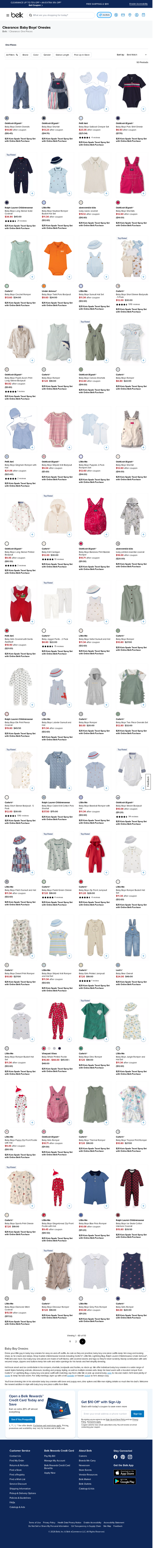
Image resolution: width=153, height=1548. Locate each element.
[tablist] (75, 45)
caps (109, 1360)
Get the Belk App (122, 1452)
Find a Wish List (17, 1466)
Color (36, 55)
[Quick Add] (31, 108)
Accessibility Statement (112, 1509)
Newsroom (83, 1452)
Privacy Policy (48, 1509)
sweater (73, 1362)
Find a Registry (17, 1461)
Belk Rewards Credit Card (55, 1439)
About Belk (84, 1437)
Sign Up (135, 1400)
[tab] (11, 45)
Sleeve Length (62, 55)
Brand (25, 55)
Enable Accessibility (136, 4)
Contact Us (15, 1443)
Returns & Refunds (19, 1452)
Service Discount (18, 1470)
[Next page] (81, 1329)
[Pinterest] (121, 1444)
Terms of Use (33, 1509)
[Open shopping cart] (141, 15)
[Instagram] (128, 1444)
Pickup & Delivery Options (23, 1480)
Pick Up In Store (81, 55)
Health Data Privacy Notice (68, 1509)
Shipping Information (20, 1475)
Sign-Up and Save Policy (114, 1406)
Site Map (106, 1513)
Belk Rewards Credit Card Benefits (56, 1457)
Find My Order (17, 1447)
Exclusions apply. (93, 1409)
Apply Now (34, 5)
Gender (47, 55)
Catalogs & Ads (17, 1494)
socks (10, 1362)
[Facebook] (114, 1444)
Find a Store (16, 1456)
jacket (89, 1362)
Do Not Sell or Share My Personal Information (47, 1513)
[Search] (30, 15)
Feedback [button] (116, 1513)
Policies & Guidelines (20, 1484)
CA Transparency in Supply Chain (85, 1513)
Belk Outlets (84, 1470)
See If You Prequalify (22, 1406)
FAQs (12, 1489)
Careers (82, 1443)
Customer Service (20, 1437)
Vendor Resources (87, 1461)
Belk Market (84, 1466)
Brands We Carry (86, 1447)
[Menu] (7, 15)
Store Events (84, 1456)
